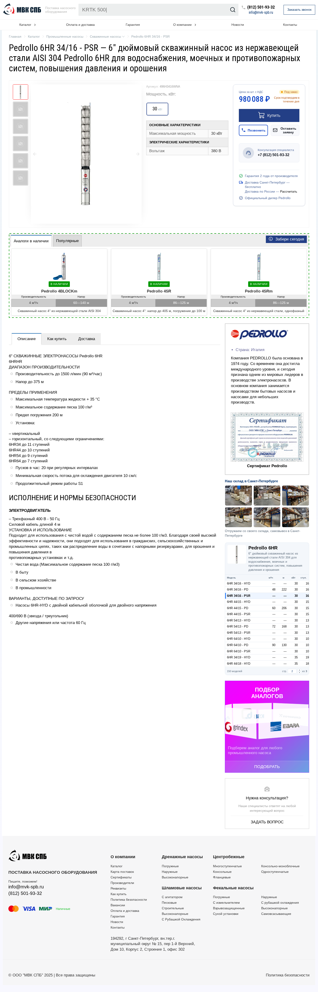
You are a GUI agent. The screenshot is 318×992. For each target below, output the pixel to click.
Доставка (86, 339)
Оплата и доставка (80, 24)
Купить (273, 115)
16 (307, 583)
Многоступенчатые (227, 866)
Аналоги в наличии (31, 241)
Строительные (173, 908)
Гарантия (133, 24)
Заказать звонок (299, 9)
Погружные (170, 866)
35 (296, 657)
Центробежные (228, 856)
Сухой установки (225, 914)
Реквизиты (118, 888)
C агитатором (172, 897)
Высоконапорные (175, 877)
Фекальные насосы (233, 888)
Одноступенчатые (275, 872)
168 (284, 626)
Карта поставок (122, 872)
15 (307, 602)
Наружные (170, 872)
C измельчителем (226, 902)
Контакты (290, 24)
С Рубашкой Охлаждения (181, 919)
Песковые (169, 902)
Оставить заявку (288, 130)
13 (307, 620)
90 (273, 645)
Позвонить (257, 130)
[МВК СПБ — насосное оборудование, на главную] (22, 9)
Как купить (57, 339)
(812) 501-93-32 (261, 7)
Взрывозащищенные (229, 908)
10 (307, 639)
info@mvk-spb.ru (261, 12)
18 (307, 663)
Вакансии (118, 905)
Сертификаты (121, 877)
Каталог (116, 866)
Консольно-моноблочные (280, 866)
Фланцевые (222, 877)
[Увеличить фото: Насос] (86, 154)
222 (284, 589)
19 (307, 657)
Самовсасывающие (276, 914)
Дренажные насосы (182, 856)
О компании (123, 856)
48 (273, 589)
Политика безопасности (129, 899)
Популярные (67, 241)
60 (273, 608)
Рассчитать (288, 191)
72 (273, 626)
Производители (122, 883)
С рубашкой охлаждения (280, 902)
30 (296, 583)
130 (284, 645)
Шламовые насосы (182, 888)
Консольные (222, 872)
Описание (26, 339)
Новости (237, 24)
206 (284, 608)
